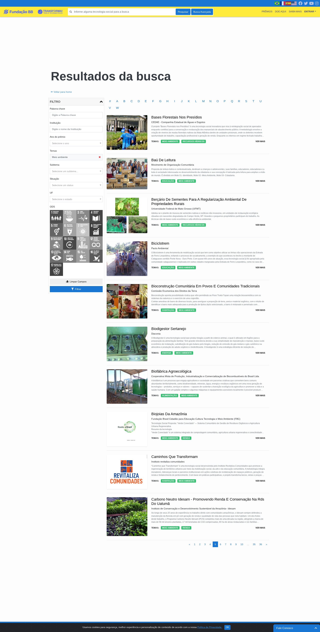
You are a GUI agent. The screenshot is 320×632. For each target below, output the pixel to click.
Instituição (55, 122)
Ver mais (260, 141)
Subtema (54, 164)
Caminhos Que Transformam (174, 457)
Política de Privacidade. (209, 627)
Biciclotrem (160, 243)
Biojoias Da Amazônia (169, 414)
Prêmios (267, 11)
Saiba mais (295, 11)
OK (227, 627)
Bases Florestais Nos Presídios (176, 117)
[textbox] (76, 143)
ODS (52, 206)
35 (254, 544)
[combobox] (76, 143)
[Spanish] (288, 3)
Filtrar (78, 289)
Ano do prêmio (57, 136)
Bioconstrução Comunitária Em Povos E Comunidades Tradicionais (205, 286)
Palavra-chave (57, 108)
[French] (283, 3)
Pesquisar (183, 11)
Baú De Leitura (163, 160)
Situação (54, 178)
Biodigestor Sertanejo (168, 329)
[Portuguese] (277, 3)
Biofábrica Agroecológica (171, 371)
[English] (294, 3)
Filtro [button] (55, 101)
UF (51, 192)
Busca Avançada (202, 11)
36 (260, 544)
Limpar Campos (78, 281)
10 (241, 544)
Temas (53, 150)
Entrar (309, 11)
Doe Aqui (280, 11)
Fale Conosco (284, 628)
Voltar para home (63, 92)
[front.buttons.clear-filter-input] (99, 157)
